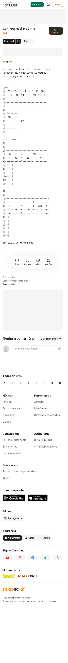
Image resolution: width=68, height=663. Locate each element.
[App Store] (38, 498)
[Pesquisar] (48, 4)
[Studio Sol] (14, 589)
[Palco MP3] (27, 576)
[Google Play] (14, 498)
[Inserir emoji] (59, 348)
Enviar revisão (9, 284)
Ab (10, 61)
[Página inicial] (10, 5)
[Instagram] (20, 557)
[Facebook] (33, 557)
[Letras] (9, 576)
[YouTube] (8, 557)
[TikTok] (45, 557)
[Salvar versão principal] (18, 41)
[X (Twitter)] (58, 557)
